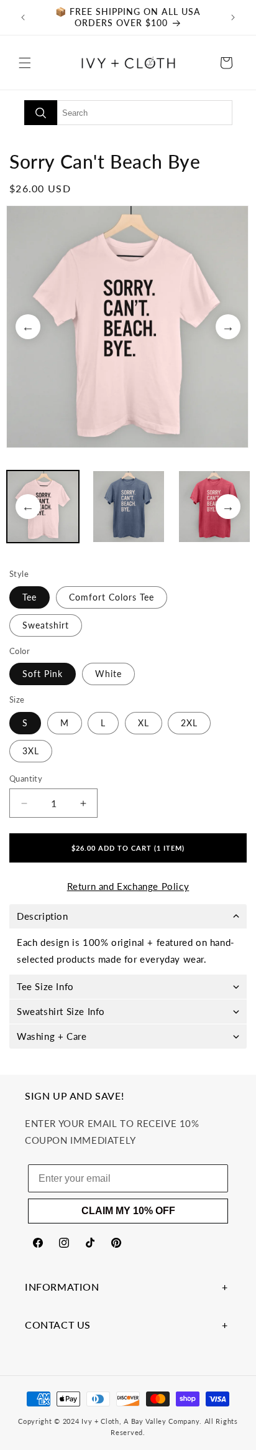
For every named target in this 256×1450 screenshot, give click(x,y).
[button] (25, 63)
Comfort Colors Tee (111, 597)
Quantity (25, 778)
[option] (128, 326)
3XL (30, 751)
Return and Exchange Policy (128, 886)
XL (143, 723)
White (108, 673)
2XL (189, 723)
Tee (29, 597)
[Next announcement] (233, 17)
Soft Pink (42, 673)
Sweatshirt (45, 625)
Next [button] (228, 326)
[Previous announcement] (23, 17)
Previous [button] (28, 326)
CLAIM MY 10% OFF (128, 1210)
